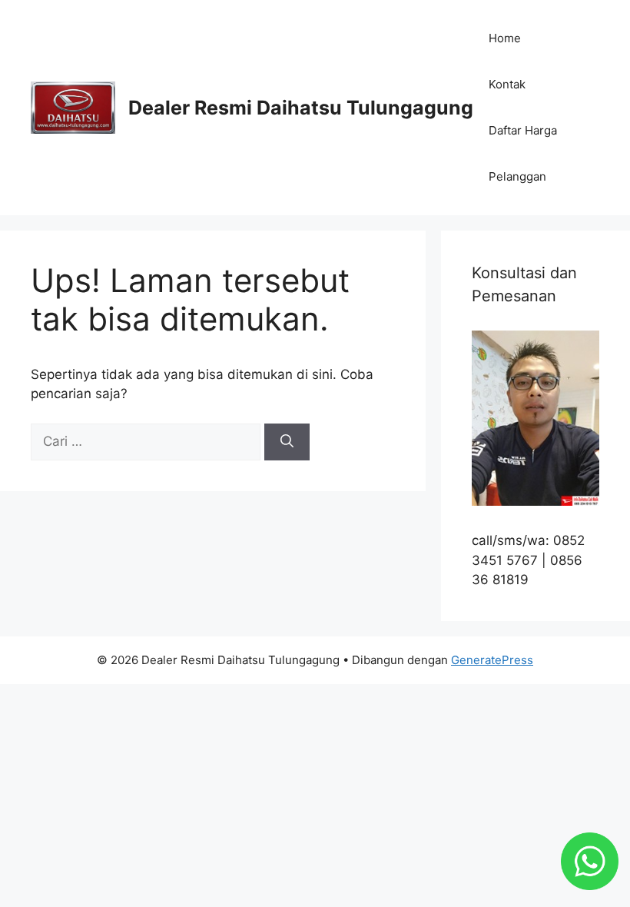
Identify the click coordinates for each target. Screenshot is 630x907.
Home (505, 38)
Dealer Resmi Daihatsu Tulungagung (300, 107)
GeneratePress (492, 660)
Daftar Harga (523, 130)
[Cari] (287, 442)
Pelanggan (517, 176)
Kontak (507, 84)
